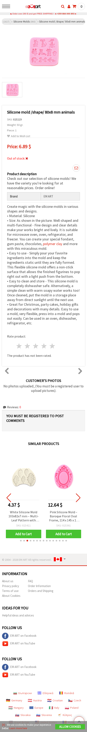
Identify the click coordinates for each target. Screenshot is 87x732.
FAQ (30, 581)
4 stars (44, 346)
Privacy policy (10, 586)
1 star (19, 346)
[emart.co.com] (27, 7)
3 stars (36, 346)
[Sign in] (69, 6)
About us (7, 581)
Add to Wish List (20, 136)
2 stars (27, 346)
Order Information (39, 586)
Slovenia (46, 715)
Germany (16, 700)
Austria (37, 700)
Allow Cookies (70, 727)
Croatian (58, 700)
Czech (77, 700)
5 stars (52, 346)
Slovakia (25, 715)
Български (25, 693)
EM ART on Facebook (23, 636)
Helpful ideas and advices (18, 615)
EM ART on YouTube (22, 643)
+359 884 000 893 (65, 14)
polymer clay (52, 243)
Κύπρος (67, 715)
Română (69, 693)
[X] (3, 725)
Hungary (19, 707)
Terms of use (10, 591)
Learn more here (18, 728)
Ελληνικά (48, 693)
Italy (56, 707)
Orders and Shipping (40, 591)
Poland (74, 707)
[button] (21, 540)
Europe (39, 707)
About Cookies (11, 596)
